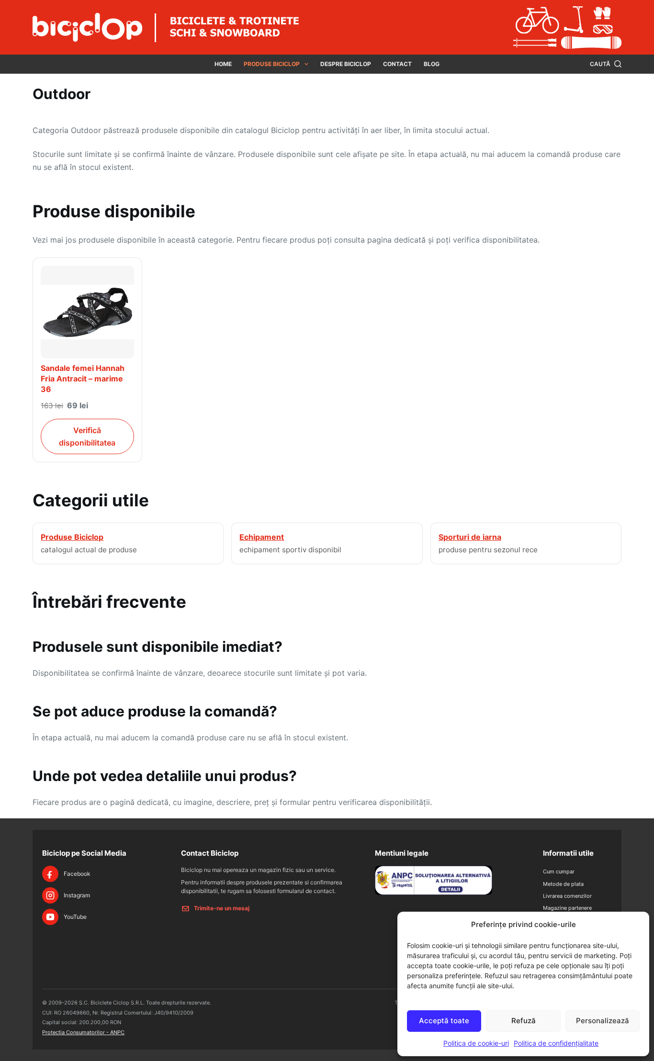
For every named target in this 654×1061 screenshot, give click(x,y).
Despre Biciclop (345, 63)
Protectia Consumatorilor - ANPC (83, 1032)
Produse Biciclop (272, 63)
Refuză (523, 1020)
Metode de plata (563, 884)
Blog (432, 63)
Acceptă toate (444, 1020)
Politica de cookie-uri (476, 1043)
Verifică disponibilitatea (87, 436)
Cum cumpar (559, 871)
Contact (397, 63)
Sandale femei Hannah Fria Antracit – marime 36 (82, 378)
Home (223, 63)
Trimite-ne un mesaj (221, 908)
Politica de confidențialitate (556, 1043)
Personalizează (602, 1020)
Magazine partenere (567, 908)
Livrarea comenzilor (567, 896)
